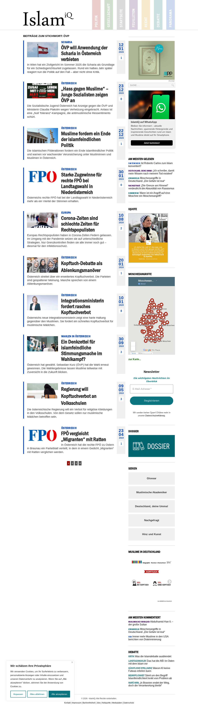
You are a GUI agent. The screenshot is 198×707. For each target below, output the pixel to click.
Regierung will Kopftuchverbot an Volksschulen (79, 396)
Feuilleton (133, 15)
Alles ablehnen (37, 694)
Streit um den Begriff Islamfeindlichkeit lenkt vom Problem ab (150, 677)
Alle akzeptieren (59, 694)
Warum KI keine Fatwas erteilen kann (149, 669)
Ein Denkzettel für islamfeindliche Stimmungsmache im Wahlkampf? (81, 350)
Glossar (151, 478)
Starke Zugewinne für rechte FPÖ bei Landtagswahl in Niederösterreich (81, 183)
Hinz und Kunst (151, 534)
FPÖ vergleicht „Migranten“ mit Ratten (83, 436)
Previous (133, 580)
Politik (96, 15)
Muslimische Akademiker (151, 492)
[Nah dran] (72, 662)
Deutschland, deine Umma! (151, 506)
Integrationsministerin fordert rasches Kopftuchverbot (82, 306)
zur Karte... (134, 359)
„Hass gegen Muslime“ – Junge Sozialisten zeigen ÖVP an (84, 94)
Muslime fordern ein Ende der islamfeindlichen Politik (85, 139)
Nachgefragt (151, 520)
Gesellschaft (108, 15)
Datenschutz (128, 703)
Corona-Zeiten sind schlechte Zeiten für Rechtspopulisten (80, 224)
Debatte (158, 15)
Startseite (121, 15)
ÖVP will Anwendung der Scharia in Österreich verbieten (84, 53)
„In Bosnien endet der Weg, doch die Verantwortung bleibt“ (149, 684)
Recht (146, 15)
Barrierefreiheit (89, 703)
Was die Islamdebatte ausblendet (149, 656)
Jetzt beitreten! (152, 143)
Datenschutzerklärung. (155, 415)
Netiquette (106, 703)
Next (168, 580)
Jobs (99, 703)
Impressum (76, 703)
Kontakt (67, 703)
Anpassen (18, 694)
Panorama (170, 15)
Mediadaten (117, 703)
